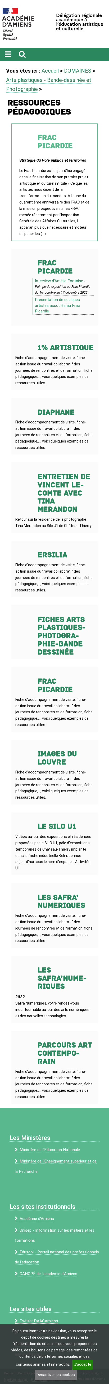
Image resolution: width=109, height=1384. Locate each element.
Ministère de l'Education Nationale (50, 1149)
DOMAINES (77, 71)
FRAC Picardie (55, 267)
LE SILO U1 (57, 826)
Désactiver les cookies (56, 1375)
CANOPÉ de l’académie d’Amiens (48, 1273)
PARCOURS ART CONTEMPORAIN (65, 1053)
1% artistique (66, 347)
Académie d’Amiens (37, 1218)
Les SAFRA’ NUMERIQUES (61, 901)
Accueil (50, 71)
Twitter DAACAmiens (39, 1321)
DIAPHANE (56, 412)
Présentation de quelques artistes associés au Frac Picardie (57, 305)
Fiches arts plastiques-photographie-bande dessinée (61, 636)
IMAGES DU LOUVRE (57, 758)
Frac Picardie (55, 142)
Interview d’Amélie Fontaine (59, 280)
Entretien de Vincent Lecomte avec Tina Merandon (64, 493)
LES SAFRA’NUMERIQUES (62, 978)
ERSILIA (52, 555)
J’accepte (82, 1364)
